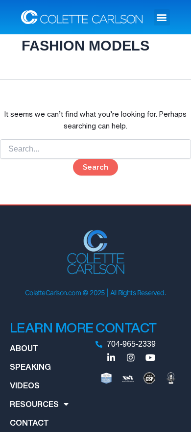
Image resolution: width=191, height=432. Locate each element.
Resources (34, 404)
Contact (29, 423)
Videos (25, 385)
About (24, 348)
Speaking (30, 367)
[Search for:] (95, 149)
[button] (162, 17)
